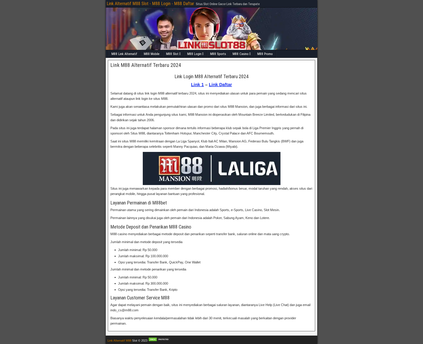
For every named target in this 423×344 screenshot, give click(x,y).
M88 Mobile (152, 54)
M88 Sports (218, 54)
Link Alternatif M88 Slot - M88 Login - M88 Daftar (150, 3)
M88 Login (194, 54)
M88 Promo (265, 54)
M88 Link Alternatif (124, 54)
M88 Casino (241, 54)
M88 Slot (172, 54)
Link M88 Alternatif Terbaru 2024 (145, 65)
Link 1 (197, 84)
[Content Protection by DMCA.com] (159, 340)
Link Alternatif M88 (119, 340)
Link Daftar (220, 84)
